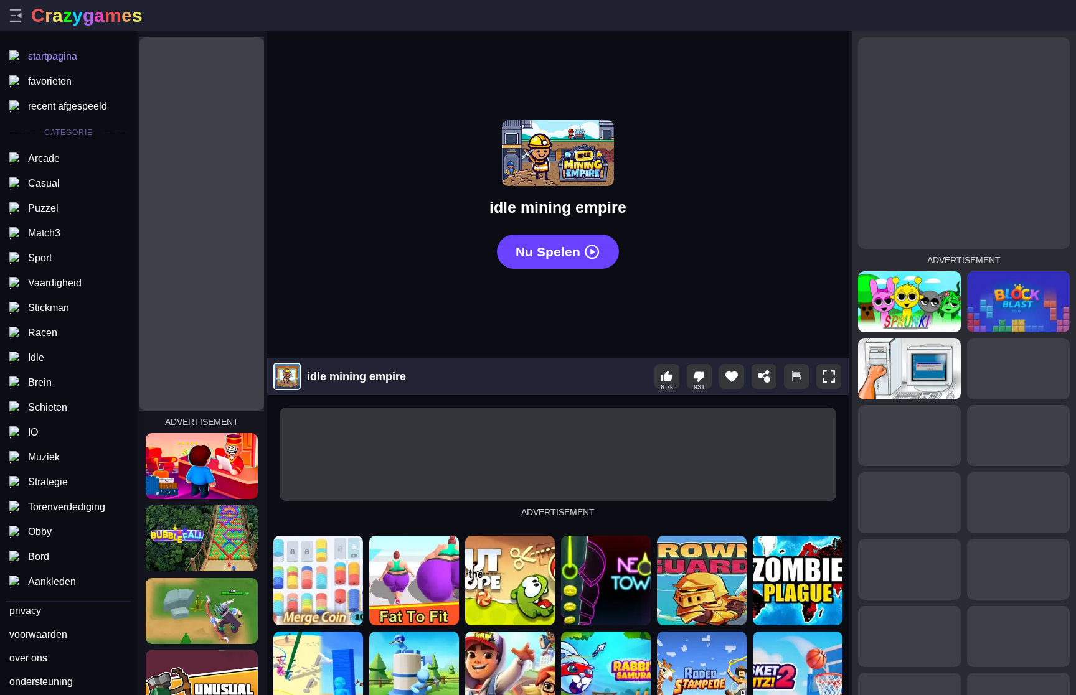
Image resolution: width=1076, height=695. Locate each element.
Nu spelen (548, 252)
